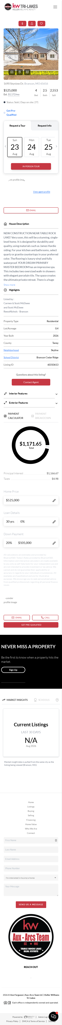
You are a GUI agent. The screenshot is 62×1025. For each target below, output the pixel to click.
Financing (31, 820)
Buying (31, 811)
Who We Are (31, 828)
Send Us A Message (31, 904)
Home (31, 802)
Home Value (31, 824)
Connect (31, 833)
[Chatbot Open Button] (53, 1016)
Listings (30, 806)
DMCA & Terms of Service (33, 1021)
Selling (31, 815)
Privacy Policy (12, 1021)
